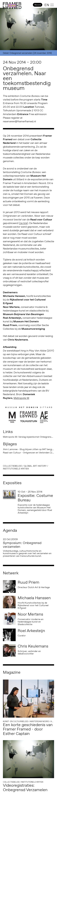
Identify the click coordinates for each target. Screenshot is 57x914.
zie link (23, 223)
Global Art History (35, 466)
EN (46, 5)
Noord (37, 4)
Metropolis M (21, 398)
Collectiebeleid (12, 466)
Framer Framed (12, 5)
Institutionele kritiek (16, 468)
